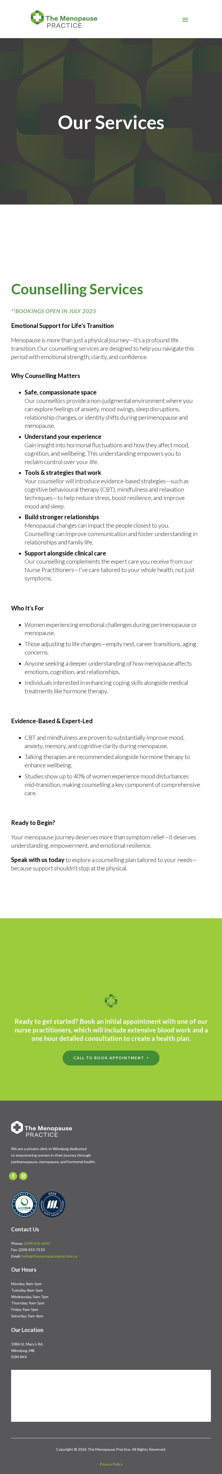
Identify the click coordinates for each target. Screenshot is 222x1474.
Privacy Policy (111, 1464)
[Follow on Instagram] (23, 1176)
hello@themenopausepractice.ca (49, 1256)
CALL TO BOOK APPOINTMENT (108, 1057)
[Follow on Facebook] (13, 1176)
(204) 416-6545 (37, 1243)
